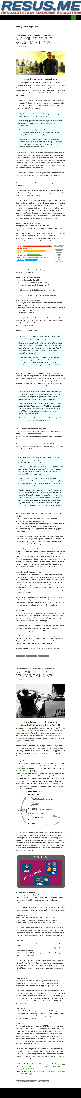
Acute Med (19, 35)
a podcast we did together (30, 730)
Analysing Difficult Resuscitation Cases (34, 674)
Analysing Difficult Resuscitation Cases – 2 (37, 40)
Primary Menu (78, 17)
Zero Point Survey (23, 771)
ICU (33, 35)
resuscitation (44, 656)
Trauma (51, 35)
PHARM (40, 35)
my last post (37, 90)
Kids (36, 35)
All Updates (27, 35)
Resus (46, 35)
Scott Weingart (60, 728)
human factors (32, 656)
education (20, 656)
